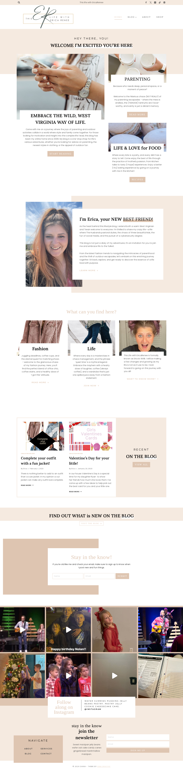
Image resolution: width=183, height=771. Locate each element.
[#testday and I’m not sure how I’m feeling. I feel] (160, 675)
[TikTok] (160, 2)
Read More (27, 485)
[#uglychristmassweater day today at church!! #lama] (160, 629)
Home (118, 17)
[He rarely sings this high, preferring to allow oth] (22, 629)
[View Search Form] (19, 2)
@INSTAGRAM (93, 709)
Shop (160, 17)
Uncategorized (28, 453)
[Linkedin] (164, 2)
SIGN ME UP (138, 750)
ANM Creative (103, 766)
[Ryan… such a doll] (114, 629)
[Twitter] (151, 2)
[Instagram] (155, 2)
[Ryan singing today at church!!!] (68, 675)
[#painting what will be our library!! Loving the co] (114, 675)
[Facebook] (146, 2)
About (146, 17)
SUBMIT (122, 576)
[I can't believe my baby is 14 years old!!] (68, 629)
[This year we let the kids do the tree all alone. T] (22, 675)
